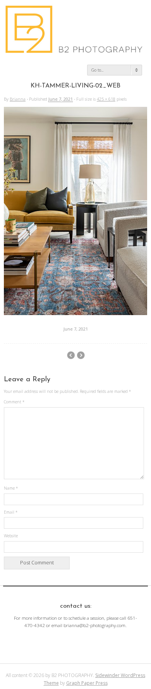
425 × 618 (106, 99)
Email (10, 512)
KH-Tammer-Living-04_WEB (71, 355)
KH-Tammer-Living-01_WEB (81, 355)
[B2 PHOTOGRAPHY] (75, 50)
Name (11, 488)
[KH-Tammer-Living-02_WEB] (75, 313)
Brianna (18, 99)
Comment (14, 401)
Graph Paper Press (87, 683)
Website (11, 535)
